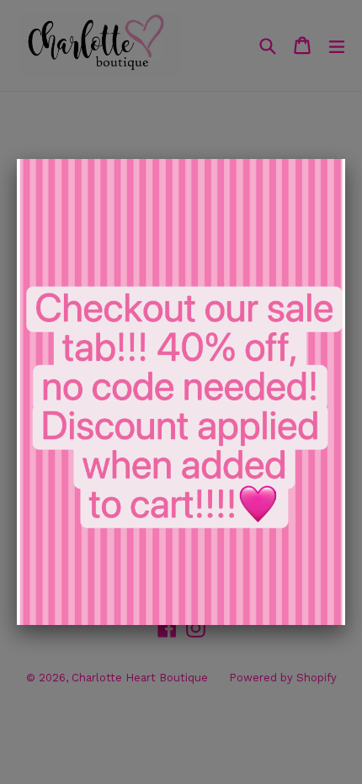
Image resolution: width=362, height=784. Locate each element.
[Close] (345, 159)
